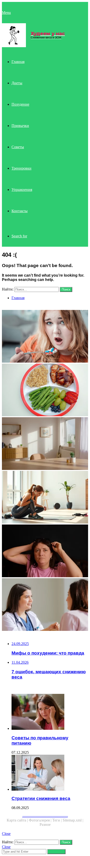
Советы (18, 147)
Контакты (20, 211)
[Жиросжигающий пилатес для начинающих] (45, 444)
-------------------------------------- (45, 816)
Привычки (20, 126)
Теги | (57, 820)
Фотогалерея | (40, 820)
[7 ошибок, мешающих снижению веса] (45, 337)
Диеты (17, 83)
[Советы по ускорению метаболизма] (45, 605)
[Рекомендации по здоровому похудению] (45, 551)
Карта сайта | (18, 820)
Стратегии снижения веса (41, 798)
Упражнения (22, 190)
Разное (45, 824)
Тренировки (21, 168)
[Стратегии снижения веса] (50, 773)
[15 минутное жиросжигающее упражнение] (45, 498)
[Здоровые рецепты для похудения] (45, 390)
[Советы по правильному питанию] (50, 712)
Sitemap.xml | (73, 820)
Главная (18, 62)
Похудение (20, 104)
